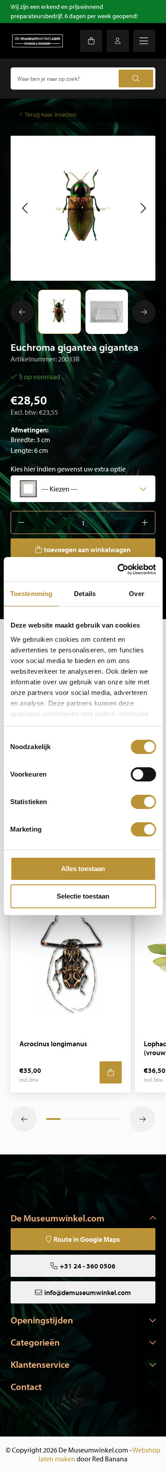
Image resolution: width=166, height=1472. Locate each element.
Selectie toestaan (83, 896)
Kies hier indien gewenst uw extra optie (68, 468)
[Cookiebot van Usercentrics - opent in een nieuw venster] (118, 569)
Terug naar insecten (51, 114)
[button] (25, 208)
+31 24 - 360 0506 (88, 1265)
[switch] (143, 774)
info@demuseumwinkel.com (87, 1292)
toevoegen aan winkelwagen (87, 549)
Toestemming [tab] (31, 593)
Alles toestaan (83, 868)
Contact (26, 1386)
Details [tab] (85, 593)
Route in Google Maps (87, 1239)
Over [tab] (136, 593)
